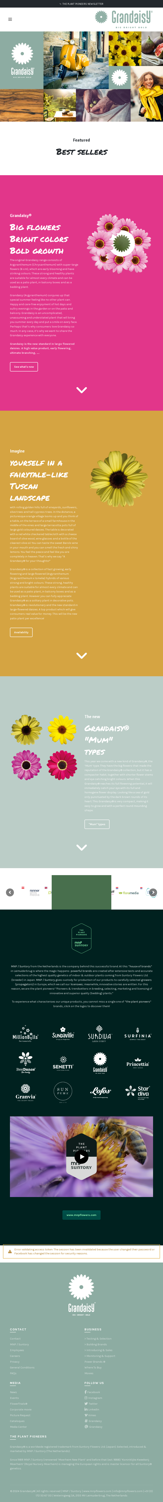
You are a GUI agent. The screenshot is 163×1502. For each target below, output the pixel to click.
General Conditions (22, 1367)
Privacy (14, 1361)
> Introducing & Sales (98, 1350)
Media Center (18, 1427)
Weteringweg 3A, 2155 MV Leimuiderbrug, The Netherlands (90, 1495)
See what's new (24, 366)
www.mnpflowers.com (81, 1215)
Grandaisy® (21, 215)
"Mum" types (97, 824)
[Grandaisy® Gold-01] (26, 730)
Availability (21, 632)
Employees (17, 1350)
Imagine (17, 451)
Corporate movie (20, 1409)
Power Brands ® (94, 1361)
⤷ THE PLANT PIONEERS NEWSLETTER (81, 3)
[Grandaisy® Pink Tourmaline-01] (26, 765)
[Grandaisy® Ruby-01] (62, 765)
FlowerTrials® (18, 1403)
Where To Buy (93, 1367)
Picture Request (20, 1415)
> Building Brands (95, 1344)
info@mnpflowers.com (128, 1491)
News (13, 1392)
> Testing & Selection (98, 1338)
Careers (15, 1356)
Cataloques (17, 1421)
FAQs (13, 1373)
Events (14, 1398)
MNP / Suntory (19, 1344)
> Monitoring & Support (99, 1356)
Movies (88, 1373)
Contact (15, 1338)
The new (92, 716)
